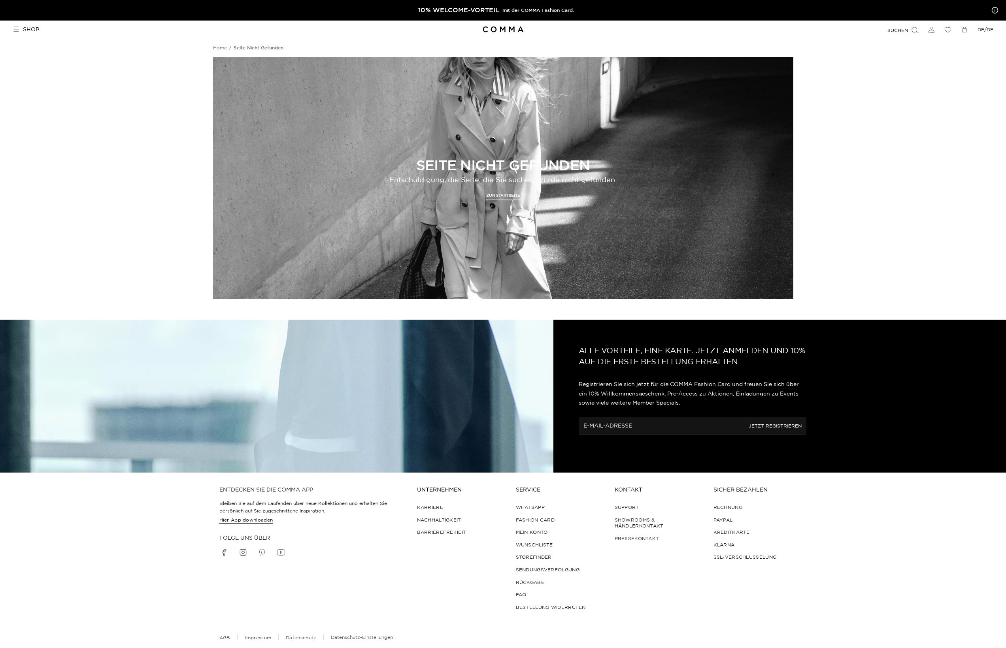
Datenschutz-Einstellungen (362, 637)
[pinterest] (262, 552)
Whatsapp (530, 507)
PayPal (723, 519)
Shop (31, 29)
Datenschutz (301, 637)
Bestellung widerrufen (551, 607)
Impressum (258, 637)
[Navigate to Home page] (503, 29)
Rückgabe (530, 582)
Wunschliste (534, 544)
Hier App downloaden (246, 519)
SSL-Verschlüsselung (745, 556)
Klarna (724, 544)
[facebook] (224, 552)
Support (627, 507)
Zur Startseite (503, 195)
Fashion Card (535, 519)
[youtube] (281, 552)
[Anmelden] (931, 29)
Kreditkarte (731, 532)
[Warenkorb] (964, 29)
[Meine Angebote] (993, 10)
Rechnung (727, 507)
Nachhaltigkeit (439, 519)
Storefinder (534, 556)
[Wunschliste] (947, 29)
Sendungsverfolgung (547, 569)
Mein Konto (532, 532)
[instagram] (243, 552)
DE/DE (985, 29)
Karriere (430, 507)
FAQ (521, 594)
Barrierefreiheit (441, 532)
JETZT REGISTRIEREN (775, 426)
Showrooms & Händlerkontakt (639, 523)
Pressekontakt (637, 538)
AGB (224, 637)
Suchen (897, 30)
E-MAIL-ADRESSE (607, 425)
